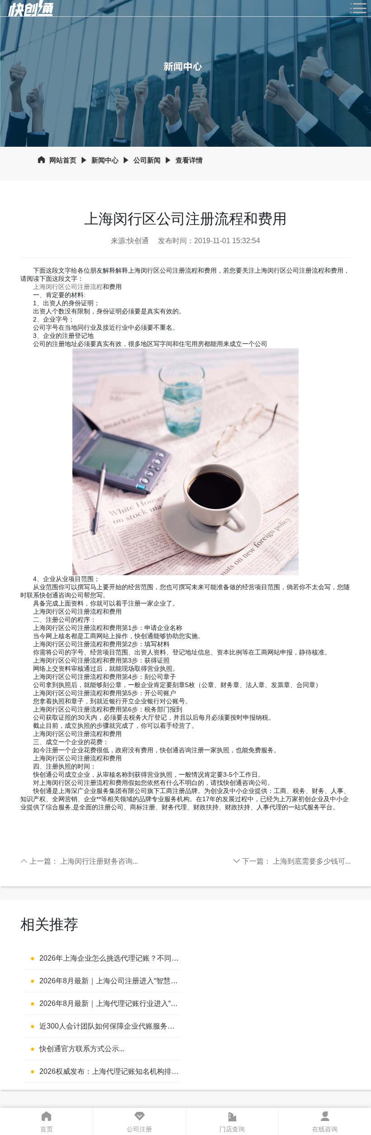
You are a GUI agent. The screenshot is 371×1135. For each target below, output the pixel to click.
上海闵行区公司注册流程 (68, 286)
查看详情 (189, 160)
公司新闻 (147, 160)
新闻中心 (105, 160)
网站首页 (62, 160)
